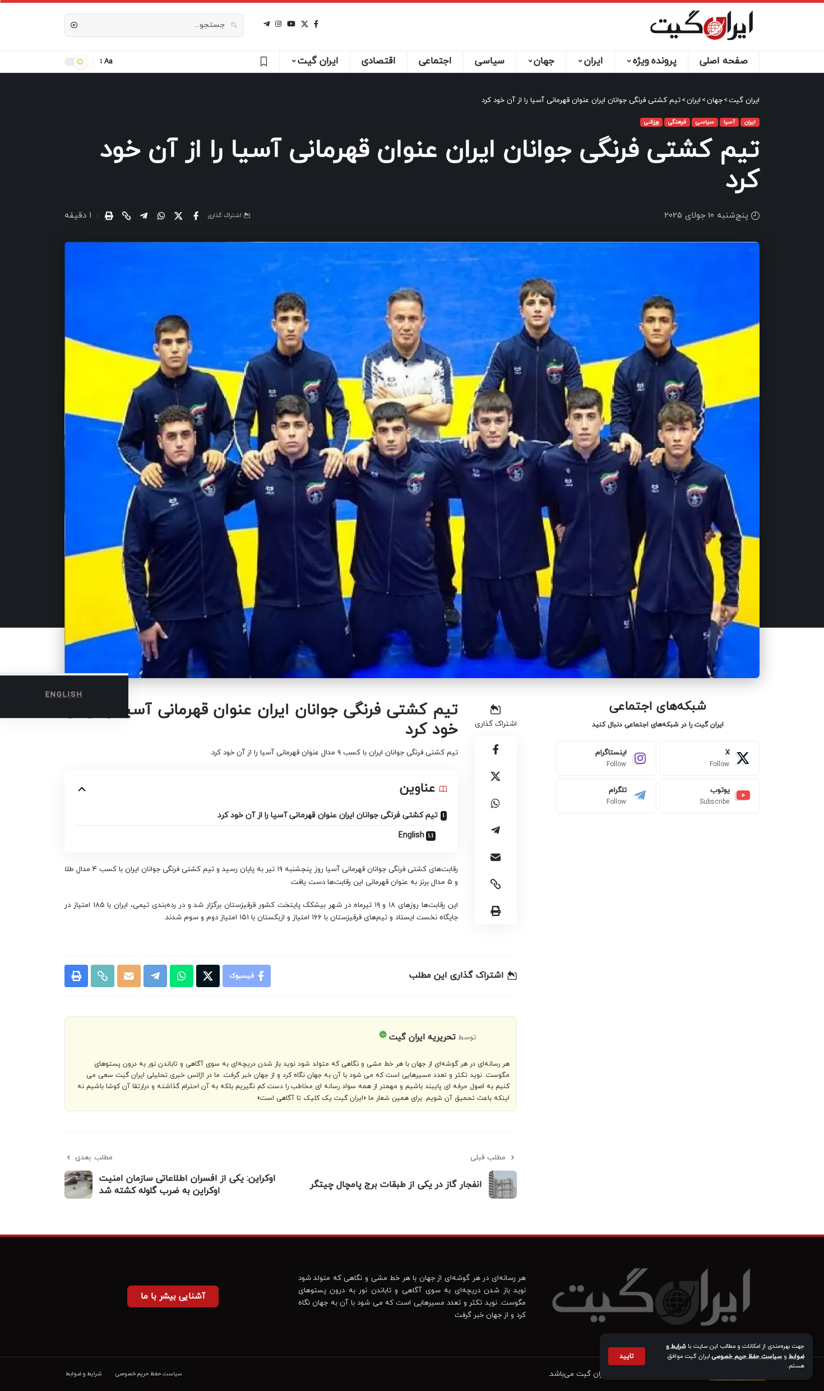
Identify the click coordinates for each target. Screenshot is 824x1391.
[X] (304, 24)
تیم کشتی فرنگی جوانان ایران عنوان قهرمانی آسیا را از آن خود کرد (327, 815)
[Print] (109, 216)
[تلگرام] (266, 24)
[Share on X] (178, 216)
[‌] (262, 61)
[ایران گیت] (702, 25)
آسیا (729, 122)
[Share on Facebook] (195, 216)
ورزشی (651, 122)
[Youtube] (709, 796)
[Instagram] (606, 758)
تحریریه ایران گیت (422, 1037)
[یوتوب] (291, 24)
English (411, 835)
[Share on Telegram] (143, 216)
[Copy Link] (126, 216)
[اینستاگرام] (278, 24)
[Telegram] (606, 796)
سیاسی (705, 122)
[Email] (495, 857)
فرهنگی (677, 122)
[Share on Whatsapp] (161, 216)
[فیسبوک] (316, 24)
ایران (750, 122)
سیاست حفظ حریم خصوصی (747, 1356)
